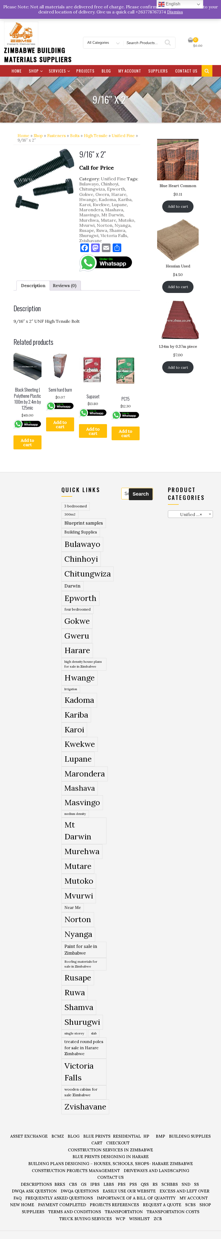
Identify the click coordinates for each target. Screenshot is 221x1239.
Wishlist (139, 1218)
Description (33, 285)
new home (22, 1204)
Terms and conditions (74, 1211)
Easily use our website (129, 1191)
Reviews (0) (64, 285)
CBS (73, 1184)
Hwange (87, 199)
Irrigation (70, 689)
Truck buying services (85, 1218)
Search (141, 494)
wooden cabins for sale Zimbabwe (81, 1092)
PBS (122, 1184)
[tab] (33, 286)
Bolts (75, 135)
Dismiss (175, 12)
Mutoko (126, 220)
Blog (106, 71)
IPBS (95, 1184)
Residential (127, 1136)
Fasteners (56, 135)
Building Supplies (80, 532)
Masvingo (89, 214)
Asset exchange (29, 1136)
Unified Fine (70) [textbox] (191, 514)
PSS (133, 1184)
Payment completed (62, 1204)
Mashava (114, 209)
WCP (120, 1218)
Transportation (124, 1211)
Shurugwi (88, 235)
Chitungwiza (92, 189)
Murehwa (89, 220)
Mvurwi (87, 225)
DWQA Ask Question (34, 1191)
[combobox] (190, 514)
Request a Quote (162, 1204)
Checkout (118, 1142)
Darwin (72, 586)
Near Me (72, 907)
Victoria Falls (114, 235)
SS (196, 1184)
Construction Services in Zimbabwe (110, 1149)
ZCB (158, 1218)
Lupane (119, 204)
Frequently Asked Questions (59, 1198)
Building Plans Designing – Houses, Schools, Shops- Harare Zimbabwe (110, 1163)
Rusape (86, 230)
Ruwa (101, 230)
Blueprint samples (83, 523)
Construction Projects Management (76, 1170)
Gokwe (86, 194)
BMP (160, 1136)
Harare (118, 194)
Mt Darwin (112, 214)
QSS (145, 1184)
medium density (75, 814)
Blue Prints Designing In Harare (110, 1156)
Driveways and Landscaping (156, 1170)
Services (57, 71)
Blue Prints (96, 1136)
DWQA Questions (80, 1191)
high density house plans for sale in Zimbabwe (83, 664)
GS (84, 1184)
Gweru (102, 194)
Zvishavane (90, 240)
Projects (85, 71)
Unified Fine (123, 135)
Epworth (116, 189)
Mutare (108, 220)
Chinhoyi (109, 184)
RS (155, 1184)
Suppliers (158, 71)
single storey (74, 1033)
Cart (96, 1142)
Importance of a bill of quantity (136, 1198)
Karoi (85, 204)
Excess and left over (184, 1191)
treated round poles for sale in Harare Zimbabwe (83, 1047)
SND (186, 1184)
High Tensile (96, 135)
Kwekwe (101, 204)
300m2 (69, 514)
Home (17, 71)
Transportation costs (173, 1211)
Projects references (114, 1204)
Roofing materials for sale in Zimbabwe (80, 963)
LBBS (108, 1184)
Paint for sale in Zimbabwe (80, 949)
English (172, 4)
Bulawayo (89, 184)
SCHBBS (169, 1184)
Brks (59, 1184)
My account (129, 71)
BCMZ (57, 1136)
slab (93, 1033)
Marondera (91, 209)
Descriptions (36, 1184)
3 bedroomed (75, 506)
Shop (34, 71)
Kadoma (107, 199)
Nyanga (122, 225)
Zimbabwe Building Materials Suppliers (38, 54)
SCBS (190, 1204)
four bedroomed (77, 609)
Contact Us (186, 71)
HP (146, 1136)
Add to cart (27, 442)
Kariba (125, 199)
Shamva (117, 230)
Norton (104, 225)
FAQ (17, 1198)
